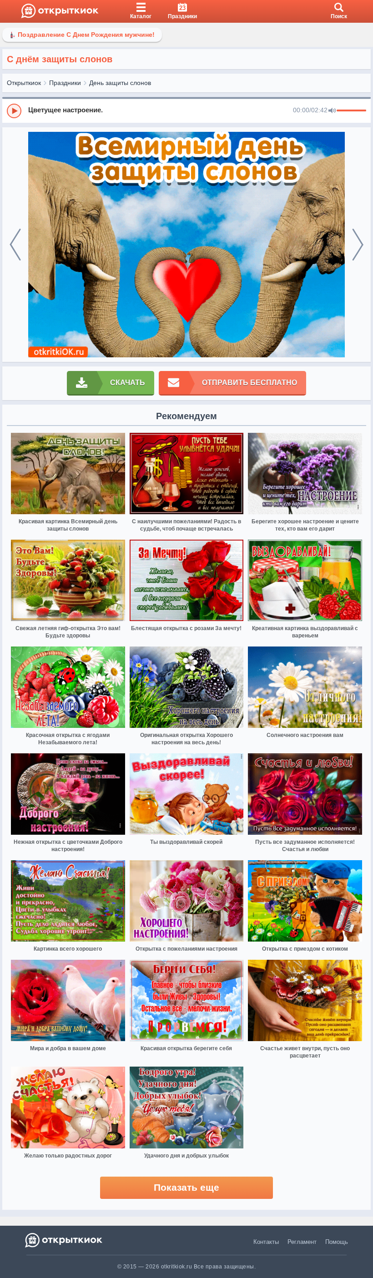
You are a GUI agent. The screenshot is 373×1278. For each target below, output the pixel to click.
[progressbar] (351, 111)
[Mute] (332, 110)
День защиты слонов (120, 82)
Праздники (65, 82)
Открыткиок (24, 82)
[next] (357, 245)
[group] (186, 110)
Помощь (336, 1241)
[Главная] (59, 11)
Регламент (302, 1241)
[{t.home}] (64, 1240)
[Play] (14, 111)
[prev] (15, 245)
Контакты (266, 1241)
